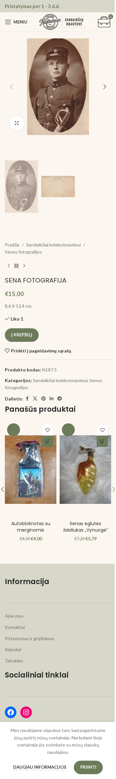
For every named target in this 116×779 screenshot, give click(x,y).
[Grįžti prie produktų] (16, 266)
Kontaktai (15, 627)
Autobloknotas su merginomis (30, 526)
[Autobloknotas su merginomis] (30, 469)
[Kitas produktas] (24, 266)
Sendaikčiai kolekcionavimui (53, 244)
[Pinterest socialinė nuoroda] (43, 398)
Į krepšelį (21, 334)
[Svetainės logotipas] (63, 21)
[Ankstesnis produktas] (9, 266)
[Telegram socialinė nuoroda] (59, 398)
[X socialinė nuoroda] (35, 398)
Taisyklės (14, 660)
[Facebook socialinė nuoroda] (27, 398)
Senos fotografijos (23, 252)
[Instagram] (26, 712)
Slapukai (13, 649)
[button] (11, 86)
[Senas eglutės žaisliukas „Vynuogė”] (85, 469)
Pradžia (12, 244)
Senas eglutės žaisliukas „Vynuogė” (85, 526)
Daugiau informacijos (40, 767)
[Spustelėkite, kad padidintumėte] (17, 123)
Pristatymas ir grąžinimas (29, 638)
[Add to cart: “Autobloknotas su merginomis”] (47, 441)
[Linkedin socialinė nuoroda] (51, 398)
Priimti (88, 767)
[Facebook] (10, 712)
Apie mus (14, 616)
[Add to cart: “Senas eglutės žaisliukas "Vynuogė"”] (102, 441)
